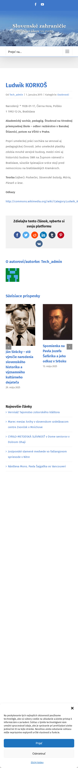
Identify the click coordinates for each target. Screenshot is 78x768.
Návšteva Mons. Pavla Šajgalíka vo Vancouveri (37, 466)
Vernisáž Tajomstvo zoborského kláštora (34, 412)
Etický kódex (37, 762)
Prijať (39, 743)
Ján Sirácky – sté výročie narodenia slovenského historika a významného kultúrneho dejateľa (19, 367)
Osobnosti (63, 94)
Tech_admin (16, 94)
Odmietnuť (39, 753)
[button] (72, 708)
